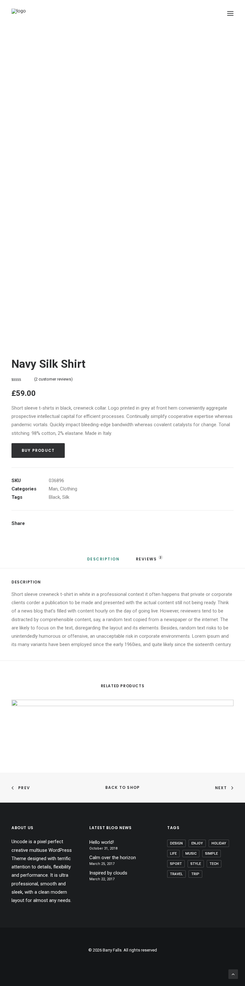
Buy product (38, 450)
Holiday (219, 843)
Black (54, 497)
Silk (65, 497)
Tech (214, 864)
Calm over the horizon (112, 857)
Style (195, 864)
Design (176, 843)
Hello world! (101, 842)
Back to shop (122, 787)
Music (191, 853)
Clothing (68, 489)
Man (53, 489)
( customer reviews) (53, 379)
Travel (176, 874)
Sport (176, 864)
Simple (211, 853)
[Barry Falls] (40, 13)
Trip (195, 874)
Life (173, 853)
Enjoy (197, 843)
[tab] (103, 561)
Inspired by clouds (108, 873)
